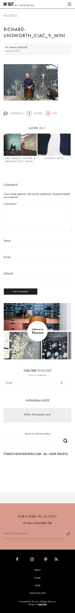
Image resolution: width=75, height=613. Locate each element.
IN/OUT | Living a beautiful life (19, 4)
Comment (16, 113)
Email (7, 257)
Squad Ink (42, 604)
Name (7, 240)
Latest (37, 585)
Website (8, 273)
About (37, 570)
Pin (55, 113)
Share (38, 113)
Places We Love (38, 593)
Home (37, 577)
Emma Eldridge (18, 47)
